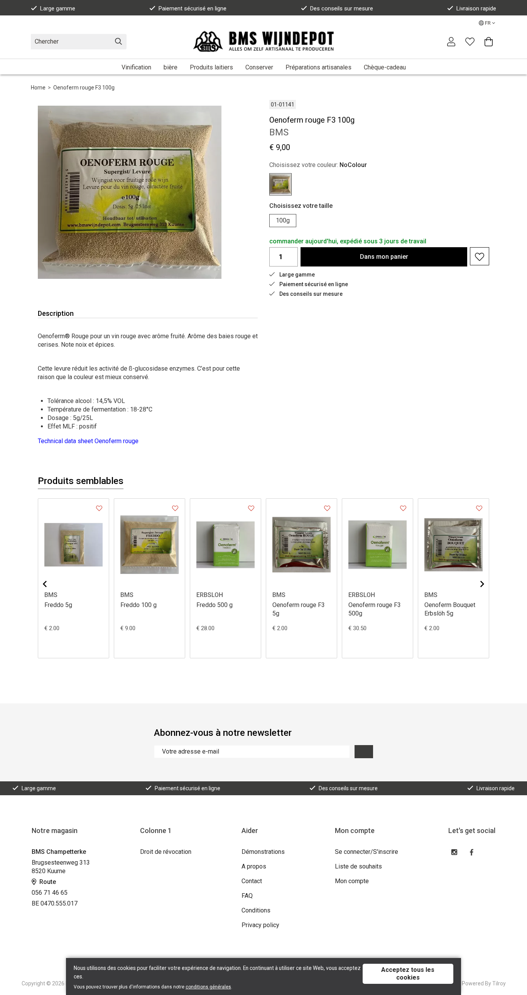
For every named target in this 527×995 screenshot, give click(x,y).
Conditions (256, 910)
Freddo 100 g (138, 605)
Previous (51, 584)
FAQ (247, 895)
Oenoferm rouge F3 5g (298, 609)
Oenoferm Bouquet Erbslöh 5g (449, 609)
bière (170, 67)
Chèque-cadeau (385, 67)
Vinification (136, 67)
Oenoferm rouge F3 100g (84, 87)
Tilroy (499, 983)
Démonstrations (263, 851)
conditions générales (208, 987)
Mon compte (352, 881)
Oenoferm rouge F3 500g (374, 609)
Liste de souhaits (358, 866)
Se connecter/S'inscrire (366, 851)
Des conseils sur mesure (341, 8)
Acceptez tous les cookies (407, 973)
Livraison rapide (476, 8)
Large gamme (57, 8)
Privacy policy (260, 925)
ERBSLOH (209, 595)
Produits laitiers (211, 67)
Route (47, 881)
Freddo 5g (58, 605)
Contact (252, 881)
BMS (50, 595)
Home (38, 87)
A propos (254, 866)
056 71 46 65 (50, 892)
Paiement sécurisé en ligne (192, 8)
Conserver (259, 67)
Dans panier (384, 256)
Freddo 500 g (214, 605)
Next (476, 584)
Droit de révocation (165, 851)
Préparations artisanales (318, 67)
